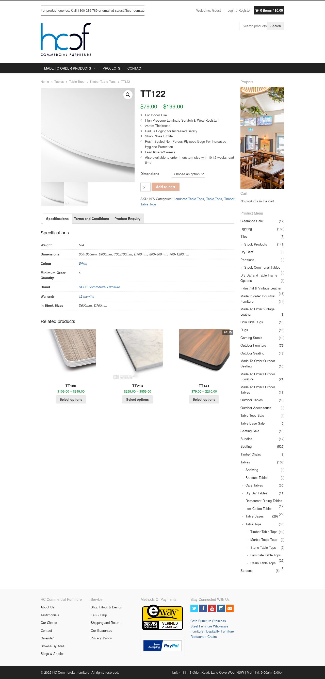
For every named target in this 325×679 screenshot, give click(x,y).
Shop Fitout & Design (106, 607)
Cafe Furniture (201, 620)
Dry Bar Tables (256, 493)
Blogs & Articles (52, 653)
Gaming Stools (251, 337)
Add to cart (165, 186)
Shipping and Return (105, 622)
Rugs (244, 329)
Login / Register (239, 10)
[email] (230, 608)
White (83, 263)
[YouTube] (212, 608)
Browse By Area (52, 645)
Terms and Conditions (91, 218)
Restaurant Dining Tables (264, 500)
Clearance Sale (251, 220)
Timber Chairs (250, 454)
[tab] (57, 219)
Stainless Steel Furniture (208, 623)
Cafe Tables (254, 485)
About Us (47, 607)
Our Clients (49, 622)
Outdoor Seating (252, 353)
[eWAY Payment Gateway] (162, 628)
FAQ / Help (99, 614)
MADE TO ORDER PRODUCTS (67, 68)
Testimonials (50, 614)
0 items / (271, 10)
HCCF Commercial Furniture (99, 286)
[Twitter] (194, 608)
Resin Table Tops (263, 562)
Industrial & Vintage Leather (260, 288)
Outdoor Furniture (253, 345)
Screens (246, 570)
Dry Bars (246, 251)
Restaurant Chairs (203, 636)
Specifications (57, 218)
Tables (59, 81)
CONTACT (135, 68)
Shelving (252, 469)
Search (275, 25)
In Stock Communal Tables (260, 267)
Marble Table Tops (263, 539)
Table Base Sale (252, 423)
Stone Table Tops (263, 547)
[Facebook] (203, 608)
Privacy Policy (101, 638)
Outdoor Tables (251, 399)
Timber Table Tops (103, 81)
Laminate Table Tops (189, 198)
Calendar (47, 638)
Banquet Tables (257, 477)
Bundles (246, 438)
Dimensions (149, 173)
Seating (246, 446)
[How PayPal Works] (162, 650)
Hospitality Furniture (219, 631)
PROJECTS (111, 68)
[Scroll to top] (315, 671)
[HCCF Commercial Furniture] (66, 39)
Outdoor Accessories (255, 407)
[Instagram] (221, 608)
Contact (46, 630)
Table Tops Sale (252, 415)
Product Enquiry (127, 218)
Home (45, 81)
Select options (71, 399)
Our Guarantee (101, 630)
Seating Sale (249, 430)
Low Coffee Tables (259, 508)
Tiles (244, 236)
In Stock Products (253, 244)
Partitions (247, 259)
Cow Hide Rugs (251, 321)
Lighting (246, 228)
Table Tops (76, 81)
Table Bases (255, 516)
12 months (86, 296)
